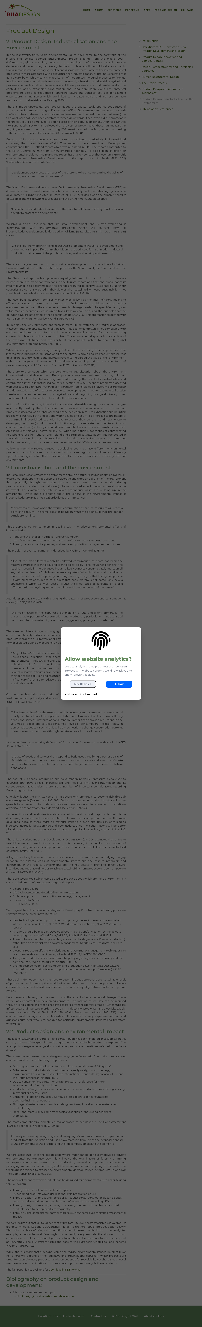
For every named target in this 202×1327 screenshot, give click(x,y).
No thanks (82, 684)
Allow (119, 684)
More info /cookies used (82, 694)
